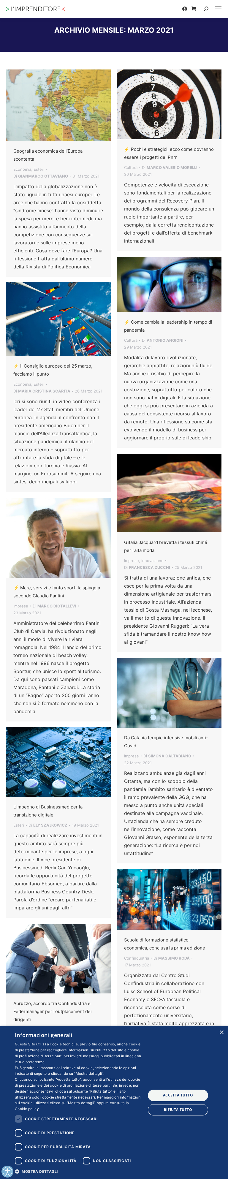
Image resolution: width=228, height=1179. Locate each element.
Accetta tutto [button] (178, 1095)
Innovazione (152, 560)
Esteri (39, 169)
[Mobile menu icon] (218, 9)
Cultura (130, 167)
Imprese (131, 560)
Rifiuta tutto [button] (178, 1109)
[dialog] (114, 1102)
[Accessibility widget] (7, 1172)
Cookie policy (27, 1109)
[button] (78, 1171)
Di (40, 176)
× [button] (221, 1032)
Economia (22, 169)
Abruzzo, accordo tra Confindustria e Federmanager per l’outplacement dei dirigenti (52, 1011)
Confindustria (136, 958)
